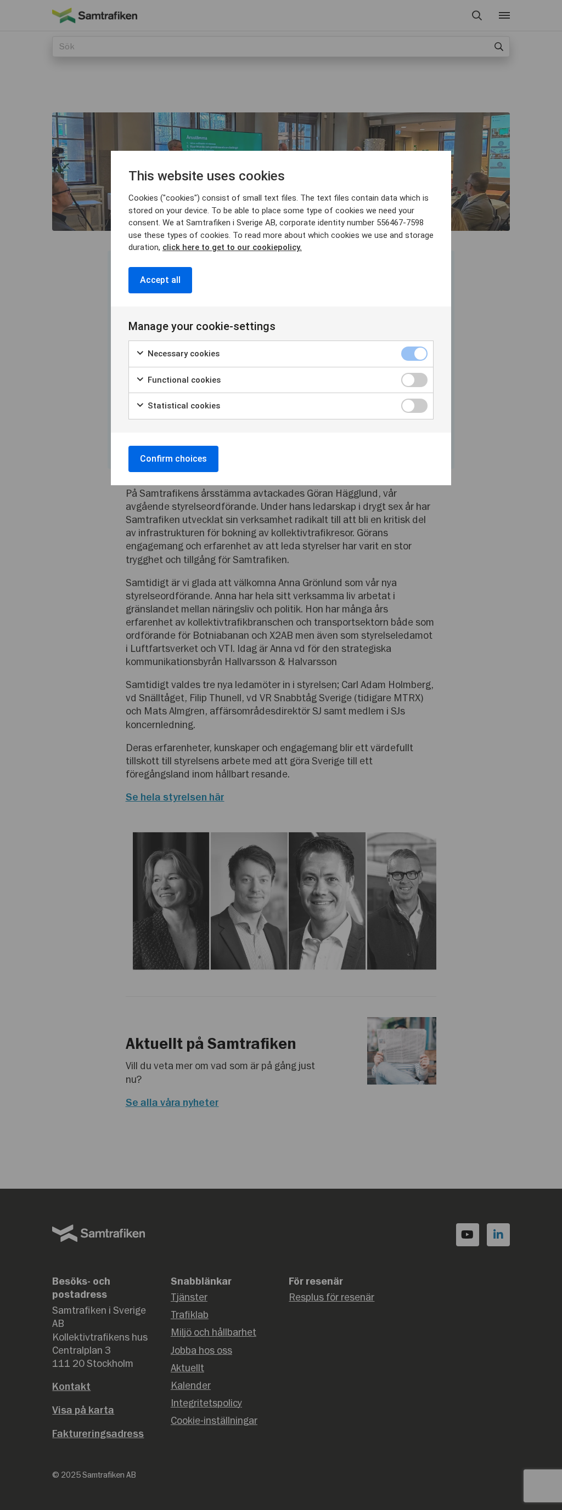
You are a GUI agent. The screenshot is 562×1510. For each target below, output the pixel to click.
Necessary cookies (182, 354)
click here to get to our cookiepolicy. (232, 247)
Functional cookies (183, 380)
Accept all (160, 280)
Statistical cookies (182, 406)
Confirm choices (173, 458)
